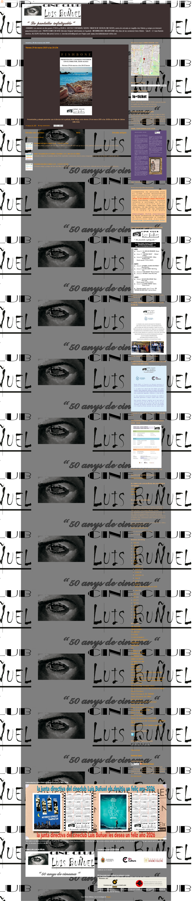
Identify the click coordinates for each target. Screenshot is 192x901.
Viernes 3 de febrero (137, 715)
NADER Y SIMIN (135, 667)
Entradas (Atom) (38, 137)
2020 (135, 561)
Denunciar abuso (136, 756)
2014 (134, 606)
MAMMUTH (134, 664)
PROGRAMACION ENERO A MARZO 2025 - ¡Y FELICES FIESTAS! (51, 164)
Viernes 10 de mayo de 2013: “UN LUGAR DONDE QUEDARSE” (148, 678)
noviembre (138, 569)
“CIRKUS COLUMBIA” (136, 629)
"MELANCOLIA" (135, 645)
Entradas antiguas (119, 132)
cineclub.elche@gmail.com (138, 478)
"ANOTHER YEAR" (136, 627)
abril (136, 581)
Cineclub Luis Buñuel (148, 764)
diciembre (138, 566)
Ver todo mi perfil (136, 776)
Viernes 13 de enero (136, 683)
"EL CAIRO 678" (135, 632)
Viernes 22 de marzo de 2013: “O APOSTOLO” (144, 702)
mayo (137, 578)
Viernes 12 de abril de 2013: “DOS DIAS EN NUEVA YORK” (147, 680)
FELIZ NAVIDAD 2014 (136, 656)
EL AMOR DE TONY (136, 651)
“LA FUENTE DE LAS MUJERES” (139, 640)
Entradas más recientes (35, 132)
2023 (134, 552)
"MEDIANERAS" (135, 643)
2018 (134, 594)
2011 (134, 615)
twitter (133, 494)
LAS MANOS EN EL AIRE (137, 662)
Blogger (108, 897)
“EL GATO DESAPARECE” (137, 637)
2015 (134, 603)
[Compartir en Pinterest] (62, 126)
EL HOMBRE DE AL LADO (138, 653)
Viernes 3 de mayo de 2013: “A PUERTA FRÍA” (143, 718)
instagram (134, 492)
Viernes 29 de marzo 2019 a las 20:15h (42, 47)
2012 (134, 612)
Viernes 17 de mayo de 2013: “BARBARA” (142, 694)
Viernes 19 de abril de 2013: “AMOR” (141, 697)
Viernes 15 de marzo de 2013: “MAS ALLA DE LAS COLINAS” (147, 688)
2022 (135, 555)
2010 (134, 618)
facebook (133, 489)
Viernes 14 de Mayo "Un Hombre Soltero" (143, 686)
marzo (137, 584)
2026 (135, 543)
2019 (134, 563)
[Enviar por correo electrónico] (55, 126)
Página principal (135, 750)
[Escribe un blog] (56, 126)
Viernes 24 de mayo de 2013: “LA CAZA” (142, 707)
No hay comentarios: (44, 126)
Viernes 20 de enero (137, 699)
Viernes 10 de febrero (137, 675)
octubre (137, 572)
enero (137, 590)
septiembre (138, 575)
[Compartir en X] (58, 126)
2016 (134, 600)
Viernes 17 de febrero (137, 691)
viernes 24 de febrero (137, 705)
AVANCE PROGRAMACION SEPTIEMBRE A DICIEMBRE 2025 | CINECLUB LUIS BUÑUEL (57, 154)
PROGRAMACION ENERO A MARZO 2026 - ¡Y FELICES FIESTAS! (51, 143)
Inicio (78, 132)
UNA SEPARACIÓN (136, 670)
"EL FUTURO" (134, 635)
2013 (134, 609)
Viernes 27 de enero (137, 713)
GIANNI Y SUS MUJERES (137, 659)
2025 (135, 546)
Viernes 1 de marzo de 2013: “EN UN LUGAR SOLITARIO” (146, 672)
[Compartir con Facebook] (60, 126)
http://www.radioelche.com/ (139, 528)
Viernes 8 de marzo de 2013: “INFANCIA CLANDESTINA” (146, 725)
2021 (134, 558)
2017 (134, 597)
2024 (135, 549)
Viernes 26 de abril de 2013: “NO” (140, 710)
